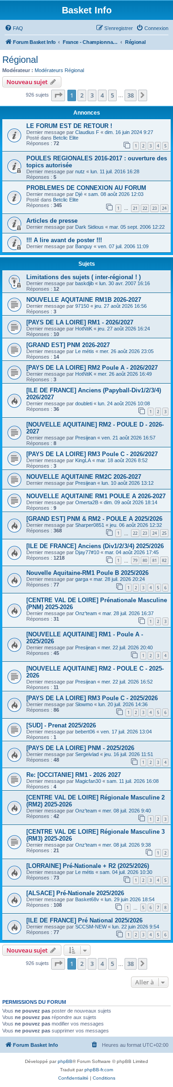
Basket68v (87, 899)
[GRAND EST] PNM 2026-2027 (68, 345)
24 (164, 208)
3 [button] (92, 95)
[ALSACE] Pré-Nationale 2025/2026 (75, 893)
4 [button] (102, 95)
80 (145, 560)
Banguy (83, 246)
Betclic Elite (65, 137)
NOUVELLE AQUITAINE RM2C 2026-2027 (83, 476)
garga (81, 579)
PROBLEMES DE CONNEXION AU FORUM (86, 187)
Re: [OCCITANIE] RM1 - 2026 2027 (73, 774)
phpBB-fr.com (98, 1069)
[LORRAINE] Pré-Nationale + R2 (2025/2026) (87, 865)
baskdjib (84, 283)
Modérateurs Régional (59, 70)
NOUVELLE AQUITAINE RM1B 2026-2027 (83, 299)
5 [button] (112, 95)
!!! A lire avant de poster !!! (64, 240)
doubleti (83, 403)
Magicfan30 (88, 781)
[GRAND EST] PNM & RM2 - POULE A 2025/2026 (94, 518)
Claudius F (87, 132)
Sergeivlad (87, 754)
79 (135, 560)
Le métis (84, 351)
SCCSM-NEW (91, 926)
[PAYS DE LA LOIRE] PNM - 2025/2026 (80, 748)
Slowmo (84, 704)
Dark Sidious (89, 227)
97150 (82, 306)
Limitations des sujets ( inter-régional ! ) (83, 277)
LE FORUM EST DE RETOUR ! (69, 125)
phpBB (65, 1061)
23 (154, 208)
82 (164, 560)
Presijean (85, 437)
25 (164, 533)
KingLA (83, 460)
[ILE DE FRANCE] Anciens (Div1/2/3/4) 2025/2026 (95, 546)
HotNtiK (83, 328)
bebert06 (85, 731)
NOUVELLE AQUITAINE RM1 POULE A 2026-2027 (96, 496)
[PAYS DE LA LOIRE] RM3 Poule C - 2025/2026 (92, 698)
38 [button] (130, 95)
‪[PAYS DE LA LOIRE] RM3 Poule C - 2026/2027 (92, 454)
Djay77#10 (87, 552)
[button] (58, 95)
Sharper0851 (89, 525)
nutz (80, 171)
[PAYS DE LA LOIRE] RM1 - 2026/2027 (79, 322)
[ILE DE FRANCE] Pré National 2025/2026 (84, 920)
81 (154, 560)
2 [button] (82, 95)
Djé (79, 194)
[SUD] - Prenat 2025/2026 (61, 725)
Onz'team (86, 613)
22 (145, 208)
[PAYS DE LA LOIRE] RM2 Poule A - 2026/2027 (92, 367)
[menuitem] (14, 28)
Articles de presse (52, 220)
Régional (20, 60)
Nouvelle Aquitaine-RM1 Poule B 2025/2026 (87, 572)
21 (135, 208)
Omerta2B (86, 502)
